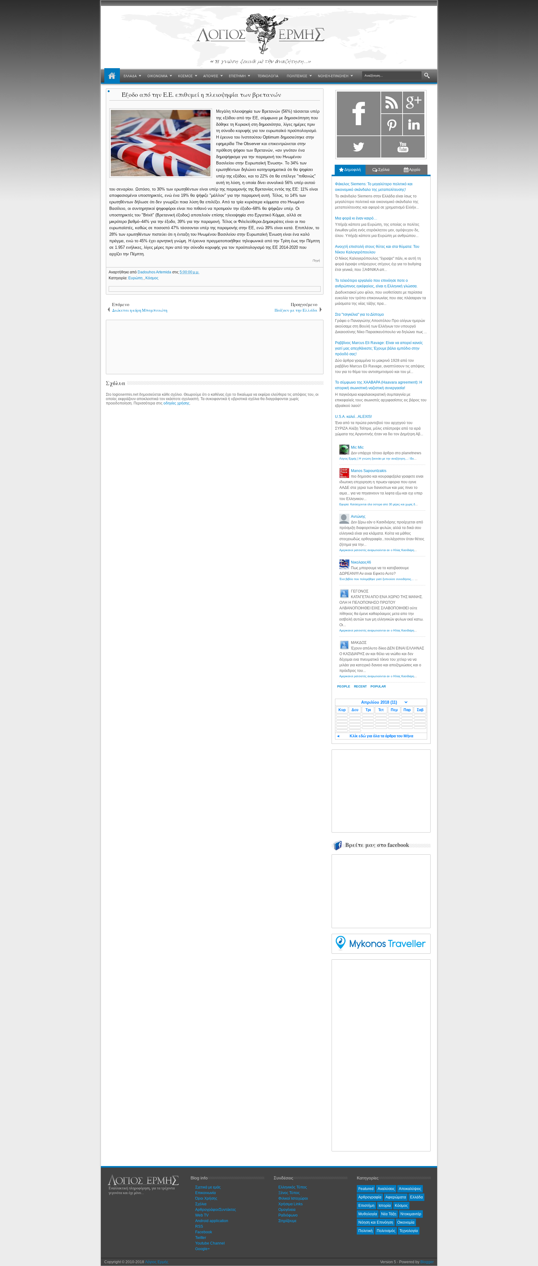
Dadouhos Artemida (155, 272)
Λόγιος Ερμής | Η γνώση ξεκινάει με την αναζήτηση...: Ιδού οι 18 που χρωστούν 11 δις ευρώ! (399, 458)
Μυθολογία (367, 1214)
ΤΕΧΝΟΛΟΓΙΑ (268, 75)
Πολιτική (365, 1231)
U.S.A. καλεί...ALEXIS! (353, 416)
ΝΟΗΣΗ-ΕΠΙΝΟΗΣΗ (333, 75)
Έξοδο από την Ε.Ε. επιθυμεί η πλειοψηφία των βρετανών (201, 94)
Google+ (202, 1249)
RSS (199, 1226)
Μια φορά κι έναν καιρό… (356, 218)
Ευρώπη (136, 278)
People (343, 686)
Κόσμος (151, 278)
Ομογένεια (286, 1209)
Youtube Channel (210, 1243)
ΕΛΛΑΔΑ (130, 75)
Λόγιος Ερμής (156, 1262)
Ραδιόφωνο (288, 1215)
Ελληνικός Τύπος (292, 1187)
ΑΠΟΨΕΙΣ (210, 75)
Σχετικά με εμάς (208, 1187)
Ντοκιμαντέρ (410, 1214)
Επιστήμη (366, 1205)
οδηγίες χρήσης (176, 403)
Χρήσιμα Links (290, 1204)
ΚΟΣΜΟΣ (185, 75)
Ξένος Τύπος (289, 1193)
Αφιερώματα (395, 1197)
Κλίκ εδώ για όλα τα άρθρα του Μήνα (381, 736)
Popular (378, 686)
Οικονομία (405, 1222)
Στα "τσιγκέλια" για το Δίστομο (359, 314)
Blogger (427, 1262)
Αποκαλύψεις (410, 1189)
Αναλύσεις (386, 1189)
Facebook (203, 1232)
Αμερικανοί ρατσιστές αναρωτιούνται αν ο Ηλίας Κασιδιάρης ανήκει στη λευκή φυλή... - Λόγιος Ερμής (404, 550)
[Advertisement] (213, 346)
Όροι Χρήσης (206, 1198)
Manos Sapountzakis (368, 471)
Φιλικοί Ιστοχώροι (293, 1198)
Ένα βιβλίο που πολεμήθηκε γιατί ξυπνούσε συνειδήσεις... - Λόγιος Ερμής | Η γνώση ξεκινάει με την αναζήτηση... (412, 579)
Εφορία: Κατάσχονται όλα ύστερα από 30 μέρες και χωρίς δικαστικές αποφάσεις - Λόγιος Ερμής (400, 504)
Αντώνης (358, 516)
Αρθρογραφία (369, 1197)
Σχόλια (383, 170)
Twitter (200, 1237)
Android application (211, 1221)
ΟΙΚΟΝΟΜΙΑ (157, 75)
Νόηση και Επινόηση (375, 1222)
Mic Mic (357, 447)
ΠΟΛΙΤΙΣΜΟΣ (297, 75)
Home (112, 76)
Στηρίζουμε (287, 1221)
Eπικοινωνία (205, 1193)
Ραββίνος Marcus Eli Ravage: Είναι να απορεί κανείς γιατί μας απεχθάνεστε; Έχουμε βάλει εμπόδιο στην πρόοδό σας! (379, 348)
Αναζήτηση (427, 75)
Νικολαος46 (361, 562)
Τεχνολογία (408, 1231)
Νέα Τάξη (388, 1214)
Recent (360, 686)
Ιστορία (385, 1205)
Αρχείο (414, 170)
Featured (366, 1189)
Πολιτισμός (386, 1231)
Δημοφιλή (352, 170)
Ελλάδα (416, 1197)
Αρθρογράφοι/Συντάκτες (215, 1209)
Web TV (202, 1215)
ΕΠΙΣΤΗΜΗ (237, 75)
